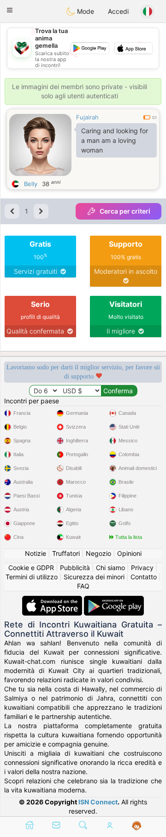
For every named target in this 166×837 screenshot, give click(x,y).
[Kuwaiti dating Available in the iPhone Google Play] (114, 600)
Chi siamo (110, 567)
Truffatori (66, 553)
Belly (30, 183)
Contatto (143, 577)
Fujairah (87, 117)
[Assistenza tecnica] (137, 826)
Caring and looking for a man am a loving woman (114, 140)
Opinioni (129, 553)
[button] (9, 10)
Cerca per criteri (125, 211)
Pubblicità (75, 567)
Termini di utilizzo (32, 577)
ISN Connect (98, 802)
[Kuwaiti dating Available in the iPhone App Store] (53, 600)
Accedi (118, 11)
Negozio (98, 553)
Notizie (35, 553)
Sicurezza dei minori (94, 577)
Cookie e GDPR (31, 567)
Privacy (142, 567)
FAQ (83, 586)
